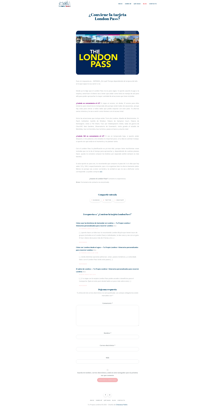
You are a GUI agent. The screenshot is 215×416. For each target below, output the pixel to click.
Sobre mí (128, 4)
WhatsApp (120, 200)
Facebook (96, 200)
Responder (83, 242)
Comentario (107, 303)
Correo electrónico (107, 345)
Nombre (107, 333)
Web (107, 358)
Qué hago (137, 4)
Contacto (153, 4)
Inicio (120, 4)
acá (101, 172)
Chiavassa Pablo (121, 405)
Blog (145, 4)
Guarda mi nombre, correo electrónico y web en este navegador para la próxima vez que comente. (107, 374)
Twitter (108, 200)
